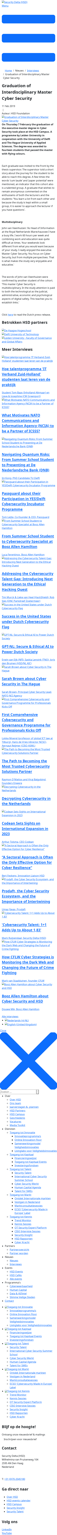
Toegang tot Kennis (21, 1216)
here (10, 314)
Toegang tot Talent (20, 1169)
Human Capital (18, 1290)
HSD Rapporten (24, 1238)
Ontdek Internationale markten (33, 1198)
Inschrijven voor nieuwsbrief (20, 1439)
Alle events (16, 1279)
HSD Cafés (16, 1275)
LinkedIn (7, 1529)
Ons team (15, 1103)
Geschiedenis (17, 1118)
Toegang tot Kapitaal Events (31, 1161)
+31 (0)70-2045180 (14, 1479)
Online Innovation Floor (28, 1140)
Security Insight (24, 1235)
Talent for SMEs (24, 1191)
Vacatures (15, 1121)
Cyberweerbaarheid (21, 1286)
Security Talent (23, 1172)
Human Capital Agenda (28, 1187)
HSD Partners (17, 1110)
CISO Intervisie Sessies (27, 1231)
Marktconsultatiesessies (29, 1205)
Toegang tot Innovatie (22, 1132)
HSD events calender (19, 1500)
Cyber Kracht (22, 1242)
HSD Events (16, 1271)
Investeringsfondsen (26, 1165)
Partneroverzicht (19, 1249)
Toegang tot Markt (20, 1194)
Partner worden (19, 1253)
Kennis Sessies (23, 1224)
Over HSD (15, 1099)
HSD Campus (17, 1114)
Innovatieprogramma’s (28, 1136)
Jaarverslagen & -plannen (24, 1107)
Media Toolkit (17, 1125)
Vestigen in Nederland (27, 1202)
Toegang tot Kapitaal (22, 1154)
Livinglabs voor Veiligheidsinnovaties (36, 1151)
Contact (9, 1301)
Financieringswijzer (26, 1158)
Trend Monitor (23, 1220)
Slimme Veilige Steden (22, 1297)
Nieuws (14, 1260)
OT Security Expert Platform (31, 1227)
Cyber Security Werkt (27, 1183)
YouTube (7, 1533)
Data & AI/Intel (18, 1293)
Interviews (16, 1264)
